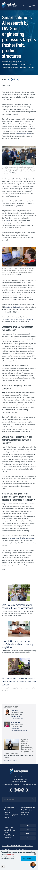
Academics (7, 810)
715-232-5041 (15, 728)
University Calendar (9, 830)
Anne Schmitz (15, 722)
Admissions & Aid (9, 807)
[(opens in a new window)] (8, 79)
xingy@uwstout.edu (17, 718)
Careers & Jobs (8, 828)
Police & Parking (9, 835)
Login (27, 838)
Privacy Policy (10, 854)
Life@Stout (7, 812)
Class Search (25, 812)
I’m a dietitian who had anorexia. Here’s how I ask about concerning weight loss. (17, 644)
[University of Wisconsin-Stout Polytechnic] (19, 771)
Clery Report (7, 837)
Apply (27, 825)
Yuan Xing (14, 710)
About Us (6, 817)
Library (6, 832)
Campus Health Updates (28, 807)
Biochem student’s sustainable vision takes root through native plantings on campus (19, 681)
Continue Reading (10, 760)
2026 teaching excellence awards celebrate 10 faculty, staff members (17, 607)
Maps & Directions (26, 810)
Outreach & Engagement (11, 815)
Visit (27, 829)
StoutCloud (24, 815)
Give (27, 833)
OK (3, 866)
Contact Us (5, 784)
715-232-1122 (19, 777)
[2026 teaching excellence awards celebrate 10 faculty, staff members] (19, 592)
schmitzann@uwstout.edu (19, 730)
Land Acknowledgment (29, 784)
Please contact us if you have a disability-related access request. (17, 849)
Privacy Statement (14, 784)
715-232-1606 (15, 716)
